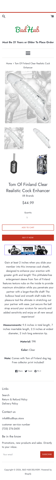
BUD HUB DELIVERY (31, 469)
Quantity (28, 212)
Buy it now (28, 237)
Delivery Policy (10, 403)
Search (6, 395)
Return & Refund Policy (14, 399)
